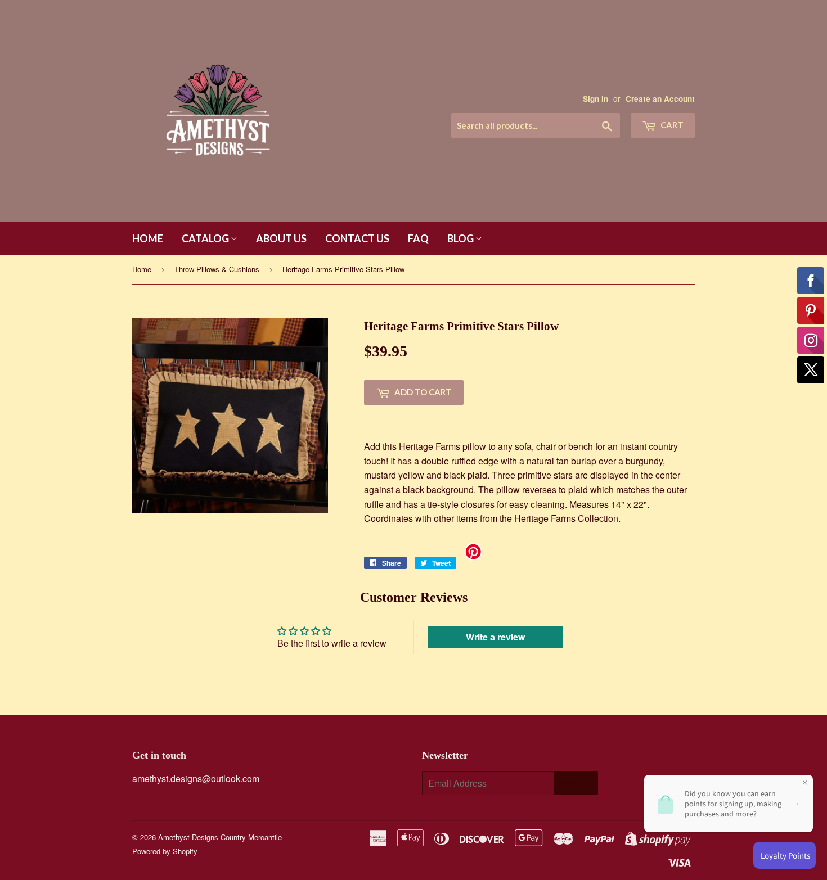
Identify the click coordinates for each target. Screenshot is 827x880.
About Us (281, 238)
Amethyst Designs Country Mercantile (220, 837)
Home (147, 238)
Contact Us (357, 238)
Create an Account (660, 98)
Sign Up (576, 783)
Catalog (206, 238)
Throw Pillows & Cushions (216, 269)
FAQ (418, 238)
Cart (671, 125)
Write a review (495, 636)
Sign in (595, 98)
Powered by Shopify (164, 851)
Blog (461, 238)
